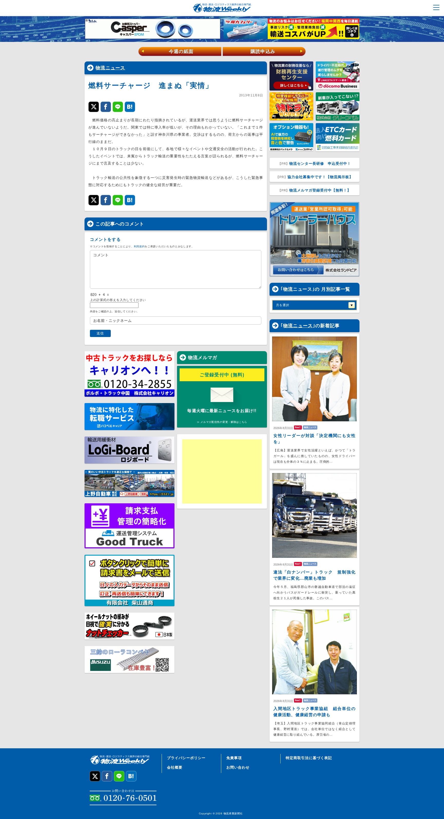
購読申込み (277, 51)
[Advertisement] (222, 471)
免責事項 (234, 758)
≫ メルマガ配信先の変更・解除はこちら (222, 422)
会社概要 (174, 767)
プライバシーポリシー (186, 758)
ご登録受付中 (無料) (222, 374)
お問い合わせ (237, 767)
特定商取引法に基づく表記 (309, 758)
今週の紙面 (167, 51)
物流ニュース (110, 67)
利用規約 (139, 246)
